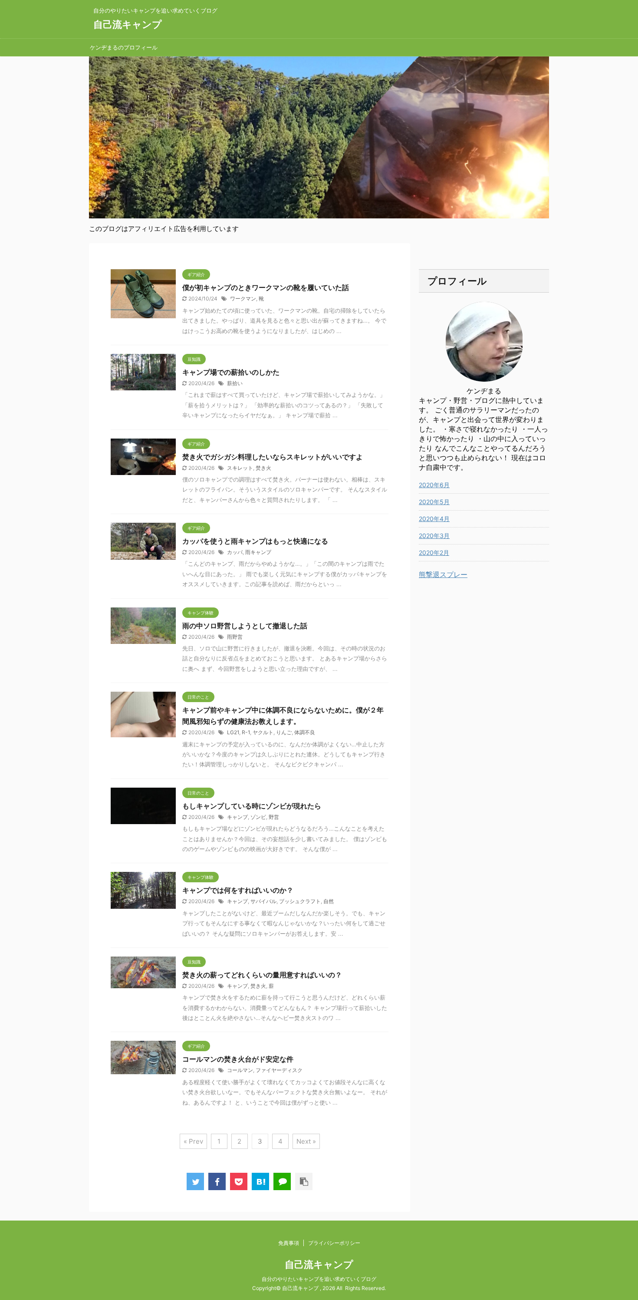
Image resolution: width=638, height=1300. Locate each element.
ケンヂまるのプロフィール (124, 47)
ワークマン (243, 298)
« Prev (193, 1141)
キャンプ (237, 817)
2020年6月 (434, 484)
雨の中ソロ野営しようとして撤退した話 (244, 625)
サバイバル (263, 901)
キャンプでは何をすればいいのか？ (237, 890)
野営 (274, 817)
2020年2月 (434, 552)
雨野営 (235, 637)
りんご (284, 732)
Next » (306, 1141)
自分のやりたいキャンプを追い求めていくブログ (319, 1279)
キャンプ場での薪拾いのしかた (231, 372)
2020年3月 (434, 535)
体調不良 (304, 732)
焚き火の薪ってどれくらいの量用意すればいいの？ (262, 974)
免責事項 (288, 1243)
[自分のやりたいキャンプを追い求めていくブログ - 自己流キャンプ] (260, 1181)
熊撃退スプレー (443, 574)
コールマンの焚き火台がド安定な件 (237, 1059)
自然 (328, 901)
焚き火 (263, 468)
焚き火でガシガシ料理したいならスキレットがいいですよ (272, 456)
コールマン (240, 1070)
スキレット (240, 468)
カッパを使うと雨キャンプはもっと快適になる (255, 541)
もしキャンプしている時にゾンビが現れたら (251, 806)
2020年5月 (434, 501)
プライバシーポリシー (334, 1243)
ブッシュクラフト (300, 901)
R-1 (246, 732)
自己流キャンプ (127, 24)
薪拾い (235, 383)
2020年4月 (434, 518)
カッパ (235, 552)
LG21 (233, 732)
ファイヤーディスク (279, 1070)
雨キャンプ (258, 552)
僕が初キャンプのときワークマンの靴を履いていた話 (265, 287)
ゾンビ (258, 817)
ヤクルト (263, 732)
